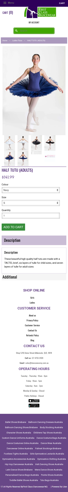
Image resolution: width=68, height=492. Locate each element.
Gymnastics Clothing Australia (51, 459)
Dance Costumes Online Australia (22, 443)
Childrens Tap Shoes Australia (47, 432)
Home (4, 40)
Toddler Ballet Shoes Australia (23, 480)
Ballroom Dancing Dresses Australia (45, 422)
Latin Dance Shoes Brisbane (19, 469)
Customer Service (32, 325)
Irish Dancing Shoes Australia (49, 464)
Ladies (32, 302)
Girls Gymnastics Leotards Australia (47, 453)
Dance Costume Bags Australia (51, 438)
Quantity (6, 210)
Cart (62, 3)
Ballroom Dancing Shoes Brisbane (21, 427)
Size (4, 197)
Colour (5, 184)
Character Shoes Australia (18, 432)
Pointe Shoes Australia (52, 475)
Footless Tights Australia (16, 453)
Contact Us (32, 330)
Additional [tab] (9, 277)
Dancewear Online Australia (20, 448)
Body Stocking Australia (51, 427)
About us (32, 315)
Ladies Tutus (17, 40)
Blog (32, 340)
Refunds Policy (32, 335)
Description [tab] (12, 240)
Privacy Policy (32, 320)
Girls (32, 297)
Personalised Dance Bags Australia (22, 475)
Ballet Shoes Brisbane (15, 422)
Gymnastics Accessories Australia (18, 459)
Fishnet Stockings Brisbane (48, 448)
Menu (10, 2)
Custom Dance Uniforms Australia (18, 438)
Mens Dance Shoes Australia (48, 469)
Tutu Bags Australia (49, 480)
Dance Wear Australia (51, 443)
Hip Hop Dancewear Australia (19, 464)
